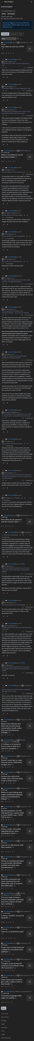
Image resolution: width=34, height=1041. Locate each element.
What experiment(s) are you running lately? (13, 236)
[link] (6, 53)
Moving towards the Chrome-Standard (12, 215)
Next (3, 1008)
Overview (5, 34)
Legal (2, 1024)
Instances (4, 1027)
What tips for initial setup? (11, 535)
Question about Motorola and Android (12, 443)
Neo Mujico (8, 2)
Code (3, 1034)
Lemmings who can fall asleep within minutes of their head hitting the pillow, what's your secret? (16, 112)
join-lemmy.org (5, 1038)
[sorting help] (18, 38)
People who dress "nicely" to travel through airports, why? (16, 64)
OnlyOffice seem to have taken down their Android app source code (16, 628)
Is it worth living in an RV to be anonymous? (13, 172)
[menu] (31, 2)
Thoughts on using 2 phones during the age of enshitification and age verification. (14, 357)
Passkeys (17, 498)
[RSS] (20, 38)
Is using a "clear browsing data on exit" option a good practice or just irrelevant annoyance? (16, 280)
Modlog (3, 1020)
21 (3, 783)
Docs (3, 1031)
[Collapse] (3, 59)
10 (3, 819)
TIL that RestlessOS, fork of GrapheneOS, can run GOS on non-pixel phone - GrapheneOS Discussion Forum (16, 415)
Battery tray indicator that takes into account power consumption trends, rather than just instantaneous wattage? (16, 569)
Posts (20, 34)
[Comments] (30, 49)
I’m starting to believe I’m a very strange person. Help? (16, 88)
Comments (13, 34)
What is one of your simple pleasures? (12, 261)
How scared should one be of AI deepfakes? (13, 605)
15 (3, 161)
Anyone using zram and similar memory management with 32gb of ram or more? (16, 690)
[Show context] (3, 67)
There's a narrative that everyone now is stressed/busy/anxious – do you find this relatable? (15, 312)
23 (3, 53)
